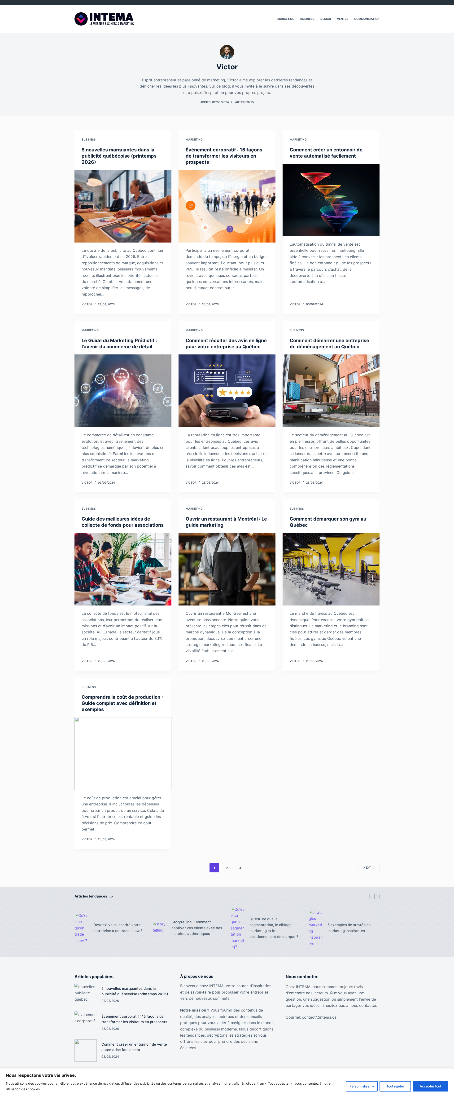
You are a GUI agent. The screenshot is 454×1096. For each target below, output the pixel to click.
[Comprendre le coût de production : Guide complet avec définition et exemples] (122, 753)
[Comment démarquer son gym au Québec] (331, 569)
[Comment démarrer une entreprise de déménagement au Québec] (331, 390)
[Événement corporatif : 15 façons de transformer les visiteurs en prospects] (227, 206)
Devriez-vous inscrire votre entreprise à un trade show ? (117, 928)
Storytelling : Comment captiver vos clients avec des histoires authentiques (196, 928)
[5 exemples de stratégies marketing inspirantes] (316, 928)
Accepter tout (430, 1086)
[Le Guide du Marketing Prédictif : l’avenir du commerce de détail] (122, 390)
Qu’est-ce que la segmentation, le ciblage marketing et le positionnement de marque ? (273, 928)
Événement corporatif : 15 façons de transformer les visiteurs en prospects (224, 156)
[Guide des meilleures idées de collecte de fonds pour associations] (122, 569)
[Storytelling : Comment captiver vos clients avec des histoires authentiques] (160, 928)
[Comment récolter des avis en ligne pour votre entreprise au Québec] (227, 390)
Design (325, 19)
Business (307, 19)
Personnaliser (360, 1086)
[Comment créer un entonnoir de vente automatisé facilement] (331, 200)
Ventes (342, 19)
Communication (367, 19)
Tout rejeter (395, 1086)
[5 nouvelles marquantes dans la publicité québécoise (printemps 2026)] (122, 206)
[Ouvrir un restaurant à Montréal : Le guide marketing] (227, 569)
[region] (227, 1082)
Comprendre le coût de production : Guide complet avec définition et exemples (122, 703)
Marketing (285, 19)
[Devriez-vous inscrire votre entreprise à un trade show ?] (81, 928)
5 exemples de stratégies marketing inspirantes (349, 928)
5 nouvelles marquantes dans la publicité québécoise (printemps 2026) (119, 156)
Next (367, 867)
